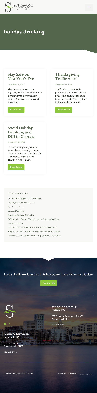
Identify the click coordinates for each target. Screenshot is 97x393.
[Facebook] (5, 324)
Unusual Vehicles (15, 223)
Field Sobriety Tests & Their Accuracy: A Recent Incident (33, 219)
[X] (9, 324)
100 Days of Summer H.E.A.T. (21, 203)
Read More (16, 109)
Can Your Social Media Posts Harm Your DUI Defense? (32, 227)
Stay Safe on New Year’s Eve (21, 76)
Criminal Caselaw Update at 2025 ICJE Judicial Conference (34, 236)
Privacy (62, 373)
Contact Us (48, 283)
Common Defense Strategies (21, 215)
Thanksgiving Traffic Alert (67, 76)
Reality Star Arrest (16, 207)
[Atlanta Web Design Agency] (86, 375)
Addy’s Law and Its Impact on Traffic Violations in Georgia (34, 231)
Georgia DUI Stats (16, 211)
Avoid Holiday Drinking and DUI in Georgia (21, 132)
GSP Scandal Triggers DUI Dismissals (24, 198)
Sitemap (72, 373)
